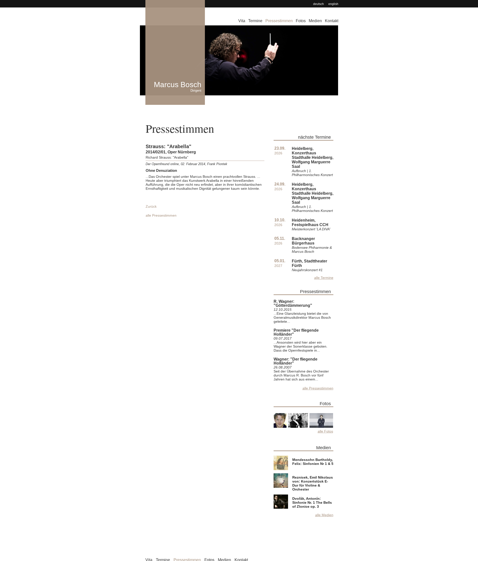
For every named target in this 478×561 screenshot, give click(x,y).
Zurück (151, 206)
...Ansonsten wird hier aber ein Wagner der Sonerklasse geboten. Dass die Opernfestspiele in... (300, 346)
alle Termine (323, 278)
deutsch (318, 4)
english (333, 4)
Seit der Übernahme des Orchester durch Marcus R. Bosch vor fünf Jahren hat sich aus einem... (301, 375)
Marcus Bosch (177, 86)
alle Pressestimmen (161, 215)
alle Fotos (325, 431)
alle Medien (324, 515)
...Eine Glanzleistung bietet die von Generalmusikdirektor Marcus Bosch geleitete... (302, 317)
